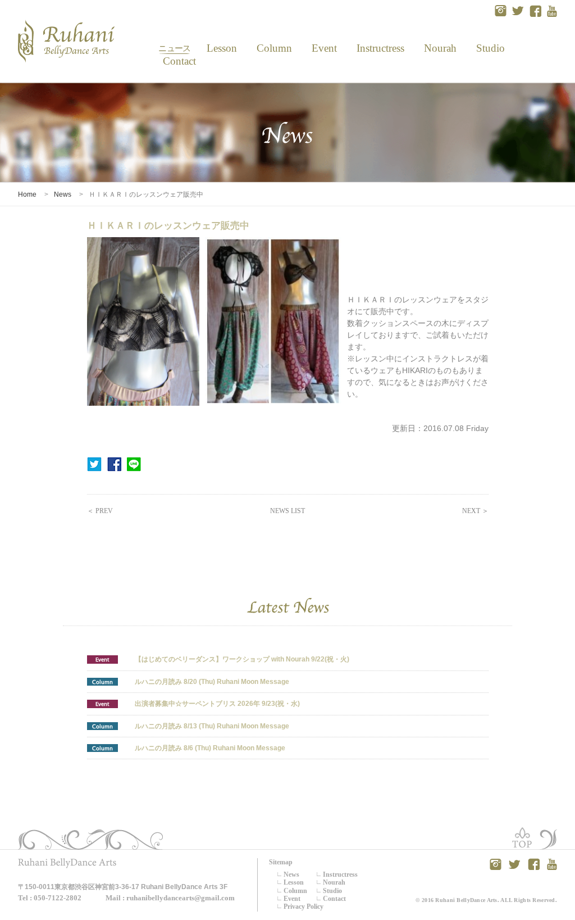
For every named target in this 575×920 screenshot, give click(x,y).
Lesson (222, 48)
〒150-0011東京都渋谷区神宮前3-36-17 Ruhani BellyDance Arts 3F (122, 887)
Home (27, 194)
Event (324, 48)
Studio (490, 48)
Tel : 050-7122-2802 (49, 898)
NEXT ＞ (475, 511)
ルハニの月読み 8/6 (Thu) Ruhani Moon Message (210, 748)
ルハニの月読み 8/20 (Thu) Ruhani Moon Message (212, 682)
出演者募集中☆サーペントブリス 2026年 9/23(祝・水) (217, 704)
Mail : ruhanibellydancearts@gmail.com (170, 898)
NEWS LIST (287, 511)
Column (274, 48)
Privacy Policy (303, 906)
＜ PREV (100, 511)
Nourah (440, 48)
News (174, 48)
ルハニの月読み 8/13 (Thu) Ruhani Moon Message (212, 726)
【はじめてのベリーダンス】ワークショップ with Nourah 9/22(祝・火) (242, 659)
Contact (175, 61)
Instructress (380, 48)
